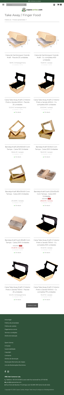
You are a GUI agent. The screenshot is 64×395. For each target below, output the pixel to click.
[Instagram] (8, 371)
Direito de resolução (11, 336)
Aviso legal (8, 319)
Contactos (8, 355)
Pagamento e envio (11, 329)
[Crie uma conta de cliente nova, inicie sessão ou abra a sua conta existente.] (54, 5)
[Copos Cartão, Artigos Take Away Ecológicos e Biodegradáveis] (32, 9)
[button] (61, 1)
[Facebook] (5, 371)
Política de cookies (10, 326)
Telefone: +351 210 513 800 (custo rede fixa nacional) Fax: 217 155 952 (27, 379)
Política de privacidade (12, 323)
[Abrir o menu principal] (3, 4)
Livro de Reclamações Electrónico (15, 365)
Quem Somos (9, 342)
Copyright (8, 352)
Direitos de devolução (11, 358)
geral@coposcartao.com (13, 382)
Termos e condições (11, 332)
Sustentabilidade (10, 349)
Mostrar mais (32, 305)
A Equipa (7, 346)
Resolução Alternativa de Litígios (15, 362)
